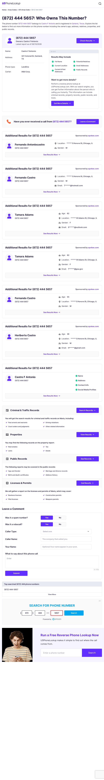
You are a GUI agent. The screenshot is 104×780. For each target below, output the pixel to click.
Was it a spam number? (16, 517)
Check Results (86, 41)
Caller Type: (11, 531)
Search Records (86, 410)
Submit (16, 573)
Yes (46, 518)
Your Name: (10, 546)
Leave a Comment (87, 121)
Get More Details (61, 103)
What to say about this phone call (21, 553)
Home (4, 10)
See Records (86, 459)
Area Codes (12, 10)
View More (52, 594)
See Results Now (50, 154)
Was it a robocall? (13, 524)
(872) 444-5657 (11, 589)
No (60, 518)
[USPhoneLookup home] (11, 3)
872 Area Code (24, 10)
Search (74, 613)
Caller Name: (11, 539)
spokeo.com (93, 135)
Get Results (86, 483)
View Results (86, 434)
